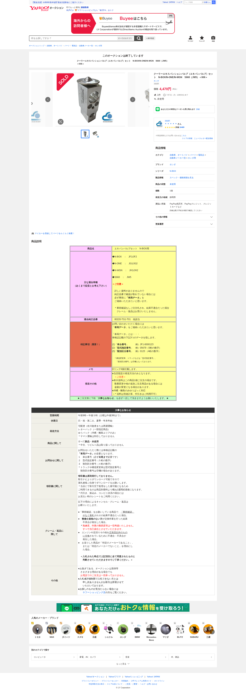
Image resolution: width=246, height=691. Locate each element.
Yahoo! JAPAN (169, 2)
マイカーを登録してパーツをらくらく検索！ (55, 233)
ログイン (70, 10)
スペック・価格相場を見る (182, 177)
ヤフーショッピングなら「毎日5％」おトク (95, 10)
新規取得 (85, 7)
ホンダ (156, 81)
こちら (183, 136)
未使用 (173, 184)
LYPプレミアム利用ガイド (141, 681)
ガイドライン (159, 681)
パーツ (66, 46)
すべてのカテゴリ (125, 38)
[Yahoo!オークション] (47, 7)
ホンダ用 (98, 46)
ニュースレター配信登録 (203, 138)
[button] (184, 217)
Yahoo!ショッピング (134, 676)
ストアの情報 (187, 138)
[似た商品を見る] (60, 122)
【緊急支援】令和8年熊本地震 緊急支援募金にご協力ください (57, 2)
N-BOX (173, 171)
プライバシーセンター (110, 681)
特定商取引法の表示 (96, 684)
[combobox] (73, 38)
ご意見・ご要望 (131, 684)
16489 (181, 127)
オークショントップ (36, 46)
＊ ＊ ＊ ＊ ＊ (171, 124)
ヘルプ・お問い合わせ (148, 684)
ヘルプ (179, 2)
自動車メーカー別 (86, 46)
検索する (138, 38)
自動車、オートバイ (54, 46)
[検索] (214, 2)
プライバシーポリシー (90, 681)
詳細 (198, 109)
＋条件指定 (150, 38)
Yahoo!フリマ (114, 676)
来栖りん (207, 2)
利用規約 (124, 681)
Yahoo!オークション (95, 676)
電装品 (74, 46)
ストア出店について (114, 684)
